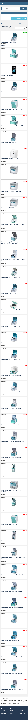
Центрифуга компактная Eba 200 (11, 42)
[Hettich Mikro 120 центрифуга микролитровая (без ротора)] (14, 370)
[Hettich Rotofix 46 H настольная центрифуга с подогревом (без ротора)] (14, 668)
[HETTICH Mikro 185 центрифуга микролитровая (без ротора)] (14, 386)
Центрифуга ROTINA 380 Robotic (10, 208)
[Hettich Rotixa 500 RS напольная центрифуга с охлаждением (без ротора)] (14, 535)
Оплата (25, 0)
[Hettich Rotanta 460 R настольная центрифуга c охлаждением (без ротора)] (14, 53)
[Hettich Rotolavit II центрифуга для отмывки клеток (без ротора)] (14, 254)
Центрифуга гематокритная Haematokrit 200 (13, 92)
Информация (12, 713)
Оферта (11, 716)
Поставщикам (22, 715)
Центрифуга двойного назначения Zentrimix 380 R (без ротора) (11, 242)
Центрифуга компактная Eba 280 (11, 343)
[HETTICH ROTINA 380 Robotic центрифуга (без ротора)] (14, 202)
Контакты (3, 0)
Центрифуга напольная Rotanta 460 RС (12, 508)
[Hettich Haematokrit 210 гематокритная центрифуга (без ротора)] (14, 219)
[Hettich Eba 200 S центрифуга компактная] (14, 288)
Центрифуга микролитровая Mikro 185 (12, 392)
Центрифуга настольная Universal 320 (12, 689)
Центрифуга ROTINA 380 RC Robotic (11, 191)
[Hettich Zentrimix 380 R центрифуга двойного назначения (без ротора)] (14, 236)
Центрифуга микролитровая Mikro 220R (13, 457)
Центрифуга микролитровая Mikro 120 (12, 375)
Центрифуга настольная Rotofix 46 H (12, 673)
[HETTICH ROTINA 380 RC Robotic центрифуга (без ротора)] (14, 186)
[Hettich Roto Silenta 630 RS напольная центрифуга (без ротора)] (14, 552)
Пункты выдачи (4, 711)
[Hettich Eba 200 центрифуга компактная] (14, 37)
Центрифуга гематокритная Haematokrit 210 (13, 225)
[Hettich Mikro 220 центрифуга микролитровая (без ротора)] (14, 435)
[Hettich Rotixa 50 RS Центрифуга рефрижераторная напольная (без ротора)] (14, 104)
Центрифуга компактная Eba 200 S (11, 293)
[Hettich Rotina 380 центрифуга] (14, 586)
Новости (2, 715)
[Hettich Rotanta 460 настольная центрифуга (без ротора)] (14, 569)
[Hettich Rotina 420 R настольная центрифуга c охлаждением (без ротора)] (14, 120)
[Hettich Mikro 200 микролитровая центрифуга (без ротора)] (14, 403)
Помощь (21, 710)
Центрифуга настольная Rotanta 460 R (12, 59)
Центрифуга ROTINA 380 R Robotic (11, 175)
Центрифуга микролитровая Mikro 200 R (13, 425)
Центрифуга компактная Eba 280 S (11, 359)
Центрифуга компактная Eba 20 (10, 277)
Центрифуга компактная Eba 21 (10, 310)
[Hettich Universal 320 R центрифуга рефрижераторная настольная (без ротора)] (14, 137)
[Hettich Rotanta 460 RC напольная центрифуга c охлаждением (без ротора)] (14, 502)
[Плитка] (24, 28)
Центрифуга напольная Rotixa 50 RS (12, 109)
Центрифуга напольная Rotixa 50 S (11, 524)
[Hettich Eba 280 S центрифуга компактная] (14, 353)
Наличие (3, 13)
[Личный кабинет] (25, 3)
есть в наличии (6, 15)
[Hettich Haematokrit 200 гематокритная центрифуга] (14, 86)
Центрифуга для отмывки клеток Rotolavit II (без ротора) (13, 260)
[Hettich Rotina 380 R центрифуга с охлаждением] (14, 602)
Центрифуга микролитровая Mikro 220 (12, 441)
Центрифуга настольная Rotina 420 (11, 624)
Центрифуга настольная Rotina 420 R (12, 126)
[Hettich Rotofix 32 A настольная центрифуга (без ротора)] (14, 635)
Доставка (21, 0)
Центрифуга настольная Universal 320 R (13, 142)
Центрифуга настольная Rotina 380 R (12, 607)
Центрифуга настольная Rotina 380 (11, 591)
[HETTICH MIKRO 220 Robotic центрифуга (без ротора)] (14, 153)
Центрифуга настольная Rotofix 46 (11, 657)
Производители (13, 715)
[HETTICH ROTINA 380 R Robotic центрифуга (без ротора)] (14, 169)
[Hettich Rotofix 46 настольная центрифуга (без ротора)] (14, 651)
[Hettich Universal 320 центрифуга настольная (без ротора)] (14, 684)
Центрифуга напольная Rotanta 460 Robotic (11, 491)
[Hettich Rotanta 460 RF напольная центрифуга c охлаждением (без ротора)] (14, 468)
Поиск (24, 8)
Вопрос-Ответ (22, 713)
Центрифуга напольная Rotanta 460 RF (12, 474)
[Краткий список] (26, 28)
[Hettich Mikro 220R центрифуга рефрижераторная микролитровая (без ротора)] (14, 452)
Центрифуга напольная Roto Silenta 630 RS (13, 557)
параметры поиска (18, 18)
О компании (3, 713)
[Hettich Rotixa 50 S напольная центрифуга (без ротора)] (14, 519)
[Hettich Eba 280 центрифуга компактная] (14, 337)
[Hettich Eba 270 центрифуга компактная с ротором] (14, 321)
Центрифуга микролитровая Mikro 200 (12, 408)
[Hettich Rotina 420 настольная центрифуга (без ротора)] (14, 618)
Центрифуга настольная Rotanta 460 (12, 575)
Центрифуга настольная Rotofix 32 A (12, 640)
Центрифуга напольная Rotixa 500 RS (12, 541)
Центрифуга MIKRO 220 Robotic (10, 158)
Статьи (21, 711)
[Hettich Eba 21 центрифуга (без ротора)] (14, 304)
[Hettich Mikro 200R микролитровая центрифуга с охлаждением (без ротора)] (14, 419)
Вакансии (3, 716)
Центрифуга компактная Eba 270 (10, 326)
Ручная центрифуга (7, 75)
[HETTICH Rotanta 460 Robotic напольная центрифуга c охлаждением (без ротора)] (14, 485)
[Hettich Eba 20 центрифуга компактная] (14, 271)
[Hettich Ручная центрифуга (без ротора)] (14, 70)
